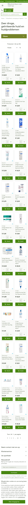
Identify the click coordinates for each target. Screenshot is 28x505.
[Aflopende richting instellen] (20, 48)
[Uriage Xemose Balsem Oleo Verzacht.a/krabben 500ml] (7, 58)
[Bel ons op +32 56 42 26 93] (2, 10)
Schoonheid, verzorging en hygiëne (14, 18)
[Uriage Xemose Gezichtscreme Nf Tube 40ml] (21, 219)
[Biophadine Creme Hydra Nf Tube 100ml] (7, 348)
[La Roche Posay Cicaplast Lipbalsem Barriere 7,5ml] (7, 381)
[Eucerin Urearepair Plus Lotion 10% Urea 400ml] (21, 251)
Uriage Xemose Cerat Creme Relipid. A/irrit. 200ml (7, 260)
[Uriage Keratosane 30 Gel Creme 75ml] (7, 92)
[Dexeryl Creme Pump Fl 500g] (7, 123)
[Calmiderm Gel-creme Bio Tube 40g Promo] (7, 314)
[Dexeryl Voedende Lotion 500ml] (7, 409)
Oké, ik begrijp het (14, 502)
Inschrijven (14, 472)
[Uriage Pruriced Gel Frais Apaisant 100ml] (21, 283)
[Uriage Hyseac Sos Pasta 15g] (7, 219)
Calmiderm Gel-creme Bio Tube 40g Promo (7, 324)
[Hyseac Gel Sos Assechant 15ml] (7, 283)
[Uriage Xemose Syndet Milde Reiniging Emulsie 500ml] (21, 314)
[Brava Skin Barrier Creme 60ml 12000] (21, 409)
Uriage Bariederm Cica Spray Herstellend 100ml (19, 69)
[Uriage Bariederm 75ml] (7, 188)
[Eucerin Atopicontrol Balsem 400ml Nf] (7, 155)
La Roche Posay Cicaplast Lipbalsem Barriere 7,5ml (7, 391)
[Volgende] (20, 438)
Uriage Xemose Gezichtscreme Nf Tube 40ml (19, 229)
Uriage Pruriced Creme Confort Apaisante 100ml (19, 166)
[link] (8, 438)
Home (2, 18)
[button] (14, 36)
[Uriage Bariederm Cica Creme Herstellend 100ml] (21, 348)
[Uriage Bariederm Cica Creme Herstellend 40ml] (21, 123)
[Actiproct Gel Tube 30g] (21, 92)
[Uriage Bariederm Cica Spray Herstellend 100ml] (21, 58)
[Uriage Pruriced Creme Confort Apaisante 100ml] (21, 155)
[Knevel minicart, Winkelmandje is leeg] (5, 10)
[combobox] (12, 14)
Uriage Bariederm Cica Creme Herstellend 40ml (19, 133)
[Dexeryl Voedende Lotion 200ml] (21, 381)
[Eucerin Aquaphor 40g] (21, 188)
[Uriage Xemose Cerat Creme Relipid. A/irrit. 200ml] (7, 251)
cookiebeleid (21, 497)
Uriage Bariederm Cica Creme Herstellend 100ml (19, 358)
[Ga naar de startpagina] (15, 5)
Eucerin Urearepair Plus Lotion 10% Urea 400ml (20, 261)
